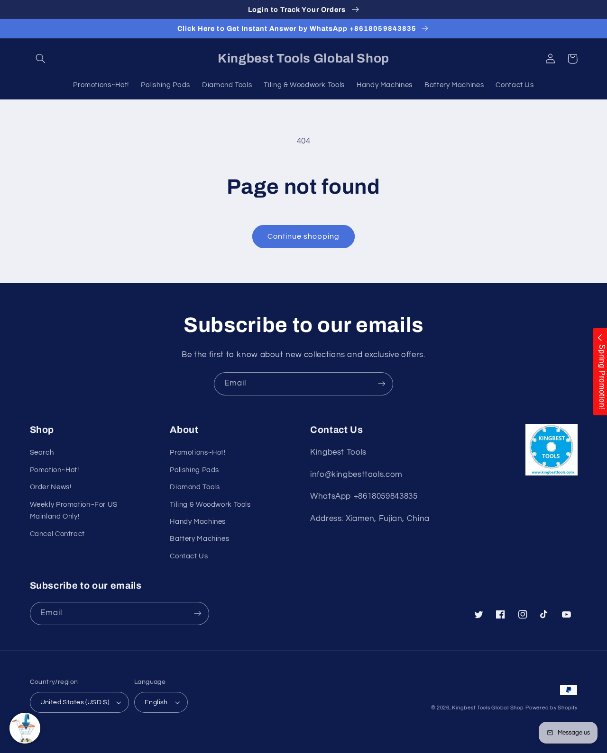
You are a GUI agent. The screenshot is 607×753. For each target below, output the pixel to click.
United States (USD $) (75, 702)
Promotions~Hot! (197, 452)
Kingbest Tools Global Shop (488, 707)
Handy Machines (198, 521)
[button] (41, 59)
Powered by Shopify (551, 707)
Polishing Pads (194, 470)
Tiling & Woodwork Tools (210, 504)
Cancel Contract (57, 534)
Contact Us (189, 556)
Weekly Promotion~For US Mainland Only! (74, 510)
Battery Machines (199, 538)
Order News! (51, 487)
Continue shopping (303, 236)
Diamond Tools (195, 487)
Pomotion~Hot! (54, 470)
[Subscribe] (382, 383)
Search (42, 452)
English (156, 702)
